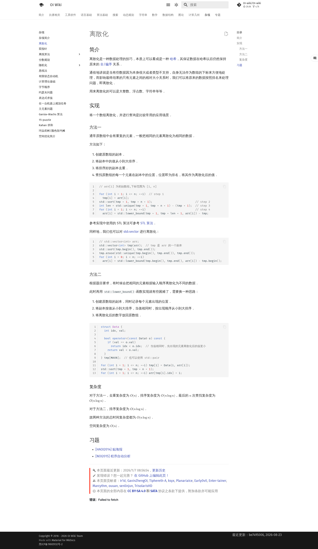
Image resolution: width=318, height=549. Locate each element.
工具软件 (70, 14)
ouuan (113, 486)
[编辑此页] (226, 33)
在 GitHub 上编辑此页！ (151, 476)
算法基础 (102, 14)
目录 (239, 32)
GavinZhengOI (137, 481)
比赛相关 (54, 14)
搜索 (115, 14)
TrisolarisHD (143, 486)
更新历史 (158, 470)
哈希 (173, 59)
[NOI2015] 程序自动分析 (113, 456)
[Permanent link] (103, 49)
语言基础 (86, 14)
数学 (155, 14)
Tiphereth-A (157, 481)
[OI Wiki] (41, 5)
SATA (153, 491)
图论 (181, 14)
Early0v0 (200, 481)
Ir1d (123, 481)
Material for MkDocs (57, 542)
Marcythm (100, 486)
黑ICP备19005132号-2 (51, 544)
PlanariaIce (184, 481)
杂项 (207, 14)
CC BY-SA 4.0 (137, 491)
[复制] (224, 186)
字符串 (143, 14)
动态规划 (128, 14)
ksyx (171, 481)
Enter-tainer (217, 481)
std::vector (131, 232)
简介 (41, 14)
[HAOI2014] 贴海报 (109, 449)
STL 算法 (146, 223)
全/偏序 (106, 64)
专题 (217, 14)
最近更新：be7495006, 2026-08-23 (257, 535)
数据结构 (168, 14)
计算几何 (194, 14)
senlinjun (126, 486)
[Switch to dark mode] (176, 5)
